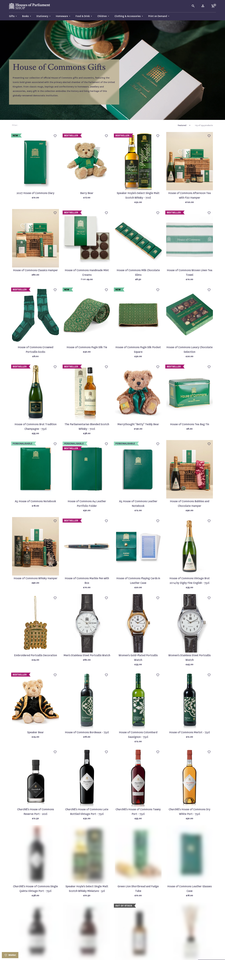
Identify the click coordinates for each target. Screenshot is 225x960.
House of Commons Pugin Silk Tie (87, 347)
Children (102, 16)
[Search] (193, 6)
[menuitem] (14, 16)
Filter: (15, 125)
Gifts (12, 16)
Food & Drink (83, 16)
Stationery (42, 16)
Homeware (62, 16)
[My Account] (203, 6)
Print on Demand (157, 16)
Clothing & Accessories (127, 16)
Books (25, 16)
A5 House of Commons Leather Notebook (138, 504)
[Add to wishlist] (221, 4)
